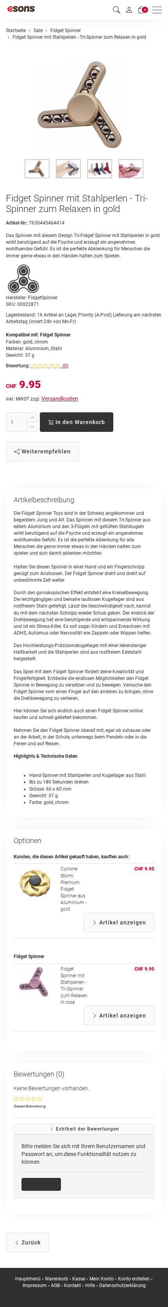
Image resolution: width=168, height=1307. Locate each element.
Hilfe (90, 1285)
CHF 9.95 (144, 869)
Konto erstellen (134, 1279)
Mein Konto (101, 1279)
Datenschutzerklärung (122, 1285)
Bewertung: (18, 366)
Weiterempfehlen (45, 451)
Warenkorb (57, 1279)
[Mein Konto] (129, 9)
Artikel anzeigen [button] (122, 922)
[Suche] (116, 10)
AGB (55, 1285)
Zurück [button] (30, 1242)
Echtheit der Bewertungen (86, 1129)
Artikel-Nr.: (17, 223)
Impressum (34, 1285)
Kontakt (72, 1285)
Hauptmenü (28, 1279)
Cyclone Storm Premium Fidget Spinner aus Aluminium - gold (73, 889)
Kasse (78, 1279)
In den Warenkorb (79, 422)
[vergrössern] (84, 105)
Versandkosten (59, 399)
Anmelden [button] (44, 1184)
